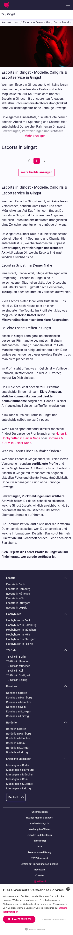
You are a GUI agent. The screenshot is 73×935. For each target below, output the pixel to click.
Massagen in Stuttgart (19, 783)
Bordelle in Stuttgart (18, 747)
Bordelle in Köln (15, 743)
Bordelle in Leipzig (17, 752)
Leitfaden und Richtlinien (40, 835)
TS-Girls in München (18, 665)
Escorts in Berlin (16, 584)
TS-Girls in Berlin (16, 656)
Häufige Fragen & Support (39, 818)
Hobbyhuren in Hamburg (21, 625)
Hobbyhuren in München (21, 629)
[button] (36, 929)
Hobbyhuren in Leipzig (19, 643)
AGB (39, 846)
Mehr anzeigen (35, 136)
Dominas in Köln (16, 706)
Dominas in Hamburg (19, 697)
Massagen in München (19, 774)
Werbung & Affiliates (39, 829)
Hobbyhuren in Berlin (18, 620)
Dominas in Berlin (16, 692)
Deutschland (61, 22)
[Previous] (29, 161)
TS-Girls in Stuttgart (18, 675)
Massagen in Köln (17, 779)
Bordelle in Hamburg (18, 733)
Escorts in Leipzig (16, 607)
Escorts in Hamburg (18, 589)
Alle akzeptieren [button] (19, 919)
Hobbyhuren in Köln (18, 634)
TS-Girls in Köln (15, 670)
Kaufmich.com (10, 22)
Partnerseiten (40, 841)
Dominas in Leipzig (17, 716)
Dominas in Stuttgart (18, 711)
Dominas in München (19, 702)
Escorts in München (18, 593)
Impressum (39, 870)
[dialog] (36, 909)
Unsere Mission (40, 812)
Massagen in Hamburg (20, 769)
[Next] (43, 161)
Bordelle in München (18, 738)
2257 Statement (39, 858)
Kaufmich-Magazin (39, 823)
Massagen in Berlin (17, 765)
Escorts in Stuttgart (18, 602)
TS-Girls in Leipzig (16, 679)
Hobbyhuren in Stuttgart (21, 639)
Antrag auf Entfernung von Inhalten (39, 864)
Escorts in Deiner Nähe (36, 22)
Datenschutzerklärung (39, 852)
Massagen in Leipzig (18, 788)
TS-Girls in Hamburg (18, 661)
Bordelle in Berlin (16, 728)
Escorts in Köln (15, 598)
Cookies (39, 875)
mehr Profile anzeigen (36, 172)
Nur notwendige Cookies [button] (53, 919)
